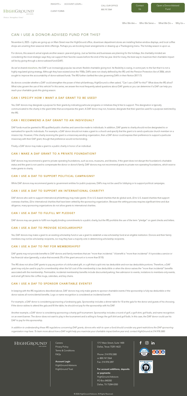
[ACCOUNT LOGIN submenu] (81, 4)
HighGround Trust (64, 369)
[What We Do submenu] (172, 23)
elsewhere (32, 68)
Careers (59, 343)
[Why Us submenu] (184, 23)
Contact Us (140, 7)
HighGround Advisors (66, 365)
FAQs (58, 354)
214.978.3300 (111, 354)
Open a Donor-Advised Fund (168, 7)
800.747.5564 (106, 358)
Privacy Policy (61, 347)
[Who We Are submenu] (136, 23)
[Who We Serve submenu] (155, 23)
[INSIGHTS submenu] (60, 4)
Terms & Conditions (65, 351)
